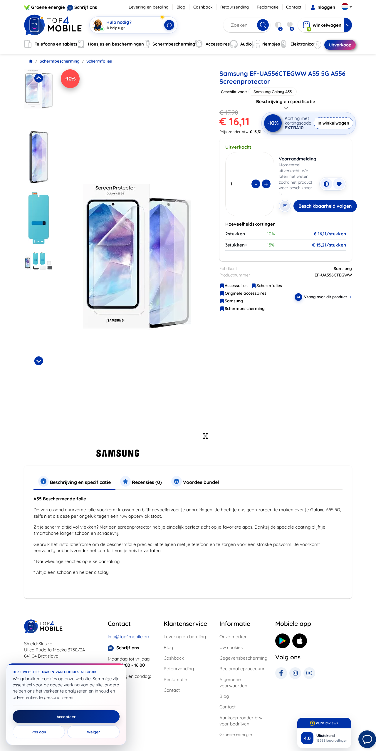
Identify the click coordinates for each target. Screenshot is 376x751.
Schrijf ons (85, 7)
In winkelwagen (333, 123)
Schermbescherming (60, 61)
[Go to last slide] (38, 78)
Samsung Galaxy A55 (273, 91)
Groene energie (48, 7)
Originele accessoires (245, 293)
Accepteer (66, 716)
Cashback (203, 7)
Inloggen (325, 7)
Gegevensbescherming (243, 658)
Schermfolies (99, 61)
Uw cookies (231, 647)
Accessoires (236, 285)
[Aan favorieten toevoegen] (339, 184)
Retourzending (234, 7)
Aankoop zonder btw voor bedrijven (240, 721)
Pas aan (38, 732)
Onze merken (233, 636)
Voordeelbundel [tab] (200, 482)
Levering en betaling (149, 7)
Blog (181, 7)
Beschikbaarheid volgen (325, 206)
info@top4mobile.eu (128, 636)
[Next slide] (38, 360)
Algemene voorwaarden (233, 682)
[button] (38, 98)
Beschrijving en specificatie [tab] (80, 482)
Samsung (234, 301)
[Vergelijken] (326, 184)
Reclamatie (267, 7)
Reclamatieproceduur (242, 668)
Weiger (93, 732)
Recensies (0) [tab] (146, 482)
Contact (293, 7)
